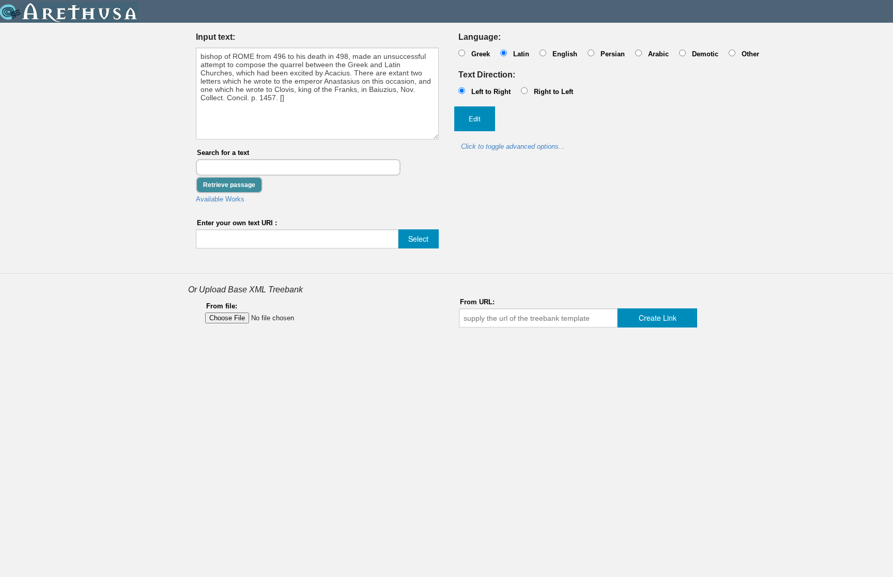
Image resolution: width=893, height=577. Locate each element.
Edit (475, 118)
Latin (521, 54)
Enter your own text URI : (237, 223)
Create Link (657, 318)
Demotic (705, 54)
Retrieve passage (229, 185)
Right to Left (553, 92)
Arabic (658, 54)
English (564, 54)
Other (750, 54)
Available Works (220, 199)
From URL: (477, 302)
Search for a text (223, 153)
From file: (221, 306)
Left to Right (491, 92)
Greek (480, 54)
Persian (613, 54)
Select (418, 238)
